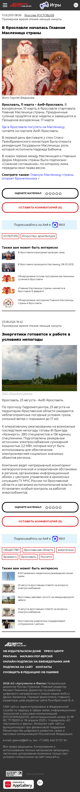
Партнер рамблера (35, 774)
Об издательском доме (22, 651)
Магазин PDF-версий (36, 656)
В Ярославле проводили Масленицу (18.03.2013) (46, 264)
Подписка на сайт (18, 667)
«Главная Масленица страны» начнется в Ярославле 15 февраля (41, 290)
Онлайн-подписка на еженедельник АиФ (36, 661)
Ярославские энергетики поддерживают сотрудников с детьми (41, 622)
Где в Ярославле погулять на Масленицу (33, 127)
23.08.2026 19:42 (12, 322)
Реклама (10, 656)
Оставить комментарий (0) (40, 207)
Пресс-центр (54, 651)
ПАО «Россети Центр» (17, 393)
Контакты (44, 667)
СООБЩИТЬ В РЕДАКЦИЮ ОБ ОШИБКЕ (31, 672)
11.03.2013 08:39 (11, 15)
